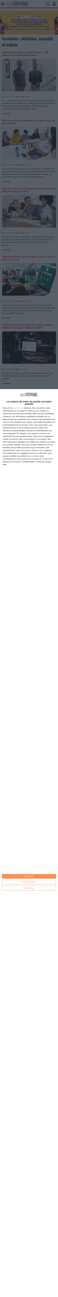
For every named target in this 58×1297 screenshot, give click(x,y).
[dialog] (29, 843)
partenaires (18, 408)
